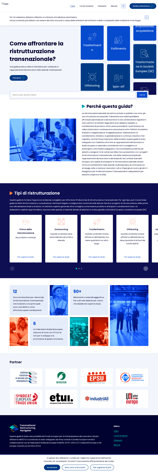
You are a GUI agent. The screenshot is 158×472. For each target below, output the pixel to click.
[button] (12, 268)
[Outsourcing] (61, 238)
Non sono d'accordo (75, 467)
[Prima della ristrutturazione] (26, 238)
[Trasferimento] (97, 238)
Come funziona (86, 6)
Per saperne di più (102, 467)
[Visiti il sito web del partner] (26, 377)
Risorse (114, 6)
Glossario (102, 6)
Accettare (52, 467)
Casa (72, 6)
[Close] (146, 18)
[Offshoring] (132, 238)
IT (123, 6)
